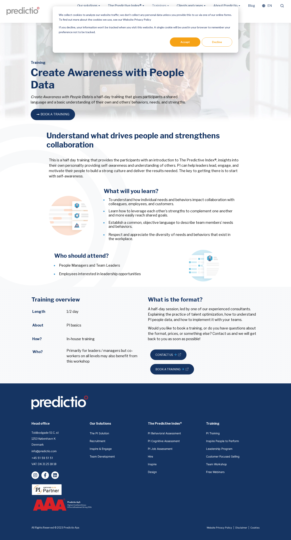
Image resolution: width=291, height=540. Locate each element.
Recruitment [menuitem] (97, 441)
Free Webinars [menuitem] (215, 472)
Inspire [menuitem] (152, 464)
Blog (251, 6)
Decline (217, 42)
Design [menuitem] (152, 472)
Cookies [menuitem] (255, 527)
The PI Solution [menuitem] (99, 433)
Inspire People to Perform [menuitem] (222, 441)
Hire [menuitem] (150, 456)
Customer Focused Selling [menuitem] (223, 456)
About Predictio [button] (225, 6)
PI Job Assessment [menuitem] (160, 448)
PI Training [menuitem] (213, 433)
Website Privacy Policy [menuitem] (219, 527)
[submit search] (282, 6)
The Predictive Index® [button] (125, 6)
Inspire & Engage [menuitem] (101, 448)
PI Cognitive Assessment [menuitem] (164, 441)
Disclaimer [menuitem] (241, 527)
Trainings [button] (159, 6)
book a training (55, 114)
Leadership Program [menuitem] (219, 448)
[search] (282, 6)
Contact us (166, 356)
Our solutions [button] (87, 6)
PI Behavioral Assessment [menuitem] (164, 433)
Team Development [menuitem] (102, 456)
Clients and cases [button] (190, 6)
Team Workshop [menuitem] (216, 464)
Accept (185, 42)
